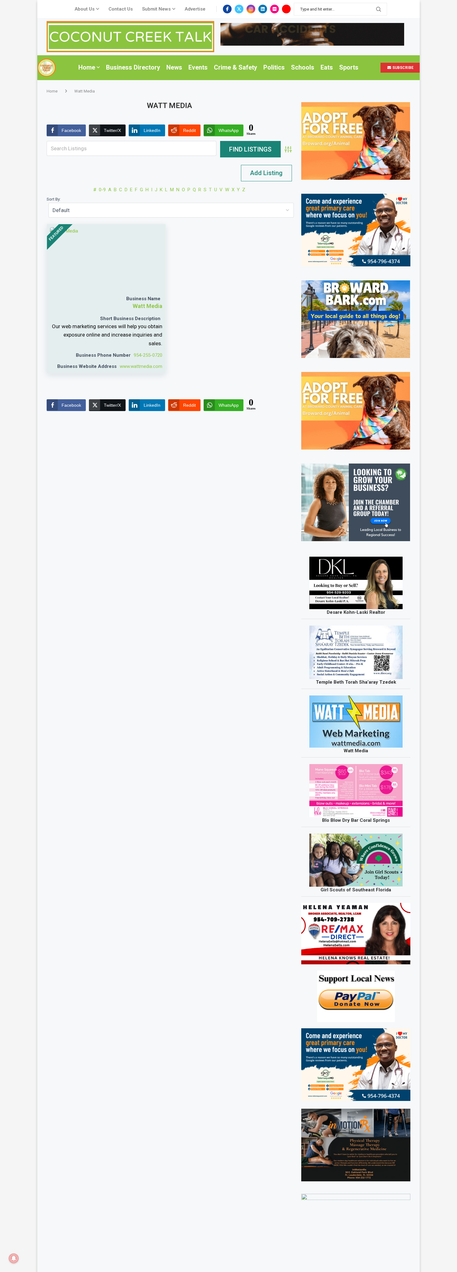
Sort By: (54, 199)
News (174, 67)
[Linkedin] (262, 9)
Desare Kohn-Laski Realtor (356, 612)
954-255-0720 (148, 355)
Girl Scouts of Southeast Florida (356, 890)
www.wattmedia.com (141, 366)
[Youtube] (286, 9)
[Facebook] (227, 9)
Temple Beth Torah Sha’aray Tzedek (356, 682)
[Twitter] (239, 9)
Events (198, 67)
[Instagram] (251, 9)
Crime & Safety (235, 67)
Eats (327, 67)
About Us (85, 9)
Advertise (195, 9)
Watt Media (147, 306)
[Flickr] (274, 9)
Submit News (156, 9)
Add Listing (266, 173)
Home (86, 67)
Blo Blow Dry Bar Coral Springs (356, 820)
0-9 (102, 189)
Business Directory (133, 67)
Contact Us (120, 9)
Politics (274, 67)
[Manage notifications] (14, 1258)
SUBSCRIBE (402, 68)
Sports (348, 67)
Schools (302, 67)
